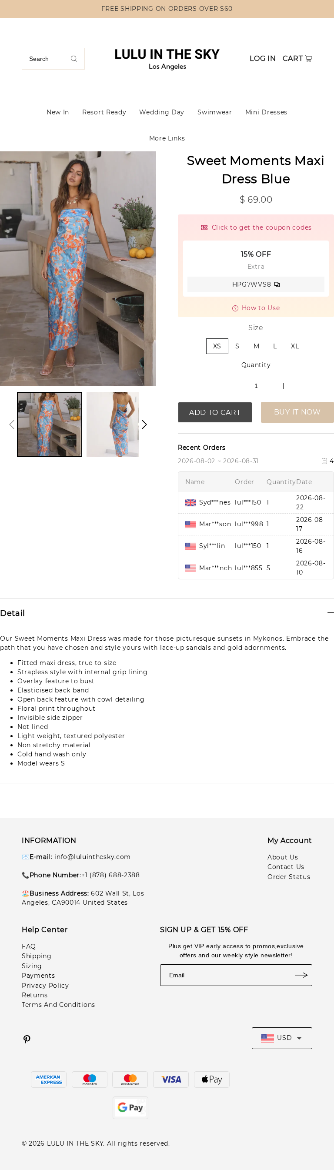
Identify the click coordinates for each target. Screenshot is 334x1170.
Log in (263, 58)
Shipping (37, 956)
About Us (282, 857)
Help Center (45, 930)
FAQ (29, 946)
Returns (35, 995)
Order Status (288, 877)
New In (58, 112)
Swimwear (214, 112)
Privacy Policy (45, 985)
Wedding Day (161, 112)
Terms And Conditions (58, 1005)
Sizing (32, 966)
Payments (38, 975)
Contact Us (285, 867)
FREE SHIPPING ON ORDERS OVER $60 (167, 9)
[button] (12, 424)
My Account (289, 840)
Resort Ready (104, 112)
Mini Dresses (266, 112)
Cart (293, 58)
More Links (167, 138)
